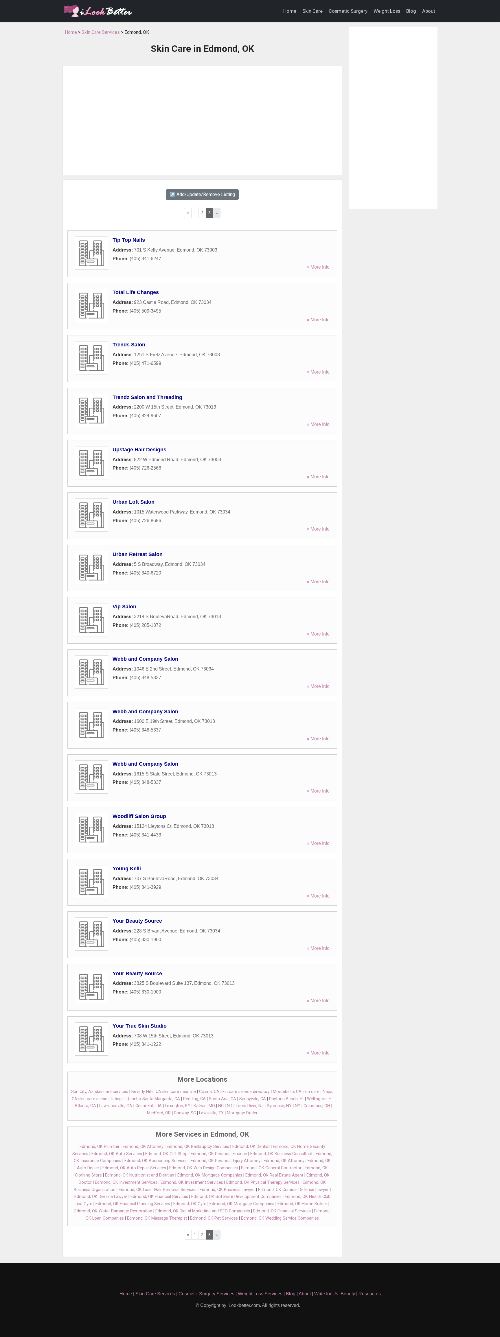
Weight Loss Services (260, 1293)
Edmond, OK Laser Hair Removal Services (157, 1189)
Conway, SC (185, 1113)
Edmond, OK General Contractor (271, 1168)
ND (229, 1105)
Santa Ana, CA (222, 1098)
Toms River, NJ (250, 1105)
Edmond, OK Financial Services (159, 1196)
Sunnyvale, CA (252, 1098)
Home (289, 11)
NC (221, 1105)
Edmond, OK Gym (189, 1203)
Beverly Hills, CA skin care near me (163, 1091)
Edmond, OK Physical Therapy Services (262, 1182)
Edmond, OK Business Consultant (281, 1153)
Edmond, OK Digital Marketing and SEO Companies (202, 1211)
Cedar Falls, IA (148, 1105)
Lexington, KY (177, 1105)
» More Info (318, 267)
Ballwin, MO (204, 1105)
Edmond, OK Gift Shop (166, 1153)
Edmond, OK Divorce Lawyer (100, 1196)
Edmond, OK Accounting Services (156, 1160)
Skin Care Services (101, 32)
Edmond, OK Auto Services (116, 1153)
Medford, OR (159, 1113)
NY (297, 1105)
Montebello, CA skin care (296, 1091)
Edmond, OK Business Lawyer (227, 1189)
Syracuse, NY (279, 1105)
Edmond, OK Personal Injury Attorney (225, 1160)
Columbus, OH (317, 1105)
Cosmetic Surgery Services (206, 1293)
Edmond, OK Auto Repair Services (134, 1168)
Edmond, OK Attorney (143, 1146)
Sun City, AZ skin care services (99, 1091)
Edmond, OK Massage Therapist (157, 1218)
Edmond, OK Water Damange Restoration (113, 1211)
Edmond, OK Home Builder (302, 1203)
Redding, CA (194, 1098)
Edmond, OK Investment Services (126, 1182)
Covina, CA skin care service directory (234, 1091)
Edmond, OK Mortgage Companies (209, 1175)
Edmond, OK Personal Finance (219, 1153)
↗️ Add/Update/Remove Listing (202, 194)
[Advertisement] (202, 120)
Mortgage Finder (242, 1113)
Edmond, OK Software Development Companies (236, 1196)
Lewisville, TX (211, 1113)
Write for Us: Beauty (334, 1293)
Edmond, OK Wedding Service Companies (280, 1218)
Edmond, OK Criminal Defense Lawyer (293, 1189)
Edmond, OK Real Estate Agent (274, 1175)
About (428, 11)
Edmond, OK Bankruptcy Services (198, 1146)
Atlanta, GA (85, 1105)
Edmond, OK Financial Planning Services (132, 1203)
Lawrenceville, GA (115, 1105)
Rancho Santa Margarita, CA (153, 1098)
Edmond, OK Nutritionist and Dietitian (139, 1175)
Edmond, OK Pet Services (214, 1218)
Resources (370, 1293)
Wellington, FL (320, 1098)
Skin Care (312, 11)
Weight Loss (387, 11)
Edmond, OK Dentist (251, 1146)
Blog (411, 11)
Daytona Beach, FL (286, 1098)
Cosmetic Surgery (348, 11)
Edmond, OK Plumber (100, 1146)
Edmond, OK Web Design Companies (203, 1168)
